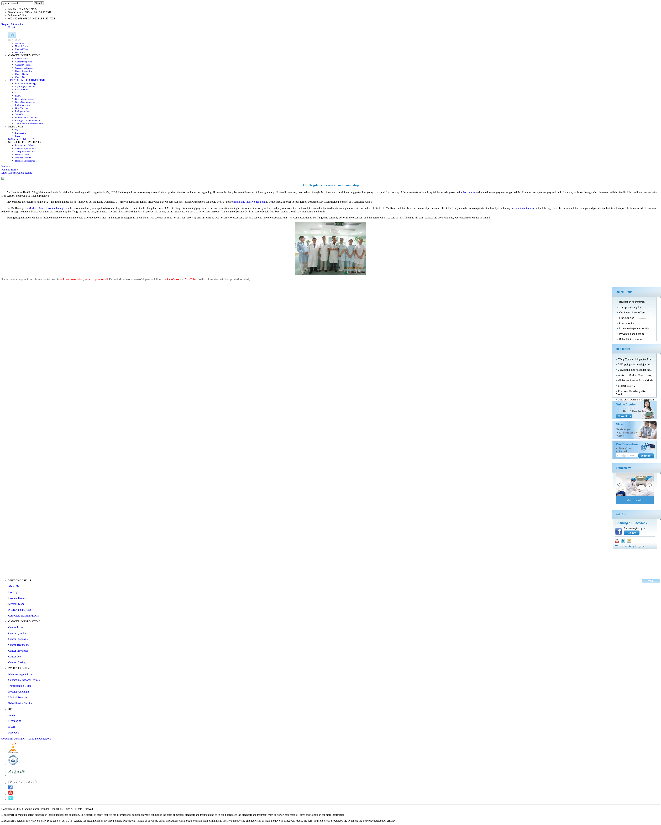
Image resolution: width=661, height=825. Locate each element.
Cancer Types (15, 627)
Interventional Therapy (26, 83)
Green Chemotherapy (25, 102)
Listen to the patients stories (634, 328)
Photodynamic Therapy (26, 117)
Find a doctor (626, 317)
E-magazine (20, 133)
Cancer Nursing (22, 74)
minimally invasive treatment (249, 201)
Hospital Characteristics (26, 160)
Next (650, 484)
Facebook (13, 732)
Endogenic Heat (22, 111)
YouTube (190, 279)
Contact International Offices (24, 679)
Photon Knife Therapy (25, 99)
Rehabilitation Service (20, 703)
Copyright (6, 738)
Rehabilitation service (631, 339)
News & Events (22, 46)
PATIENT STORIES (20, 609)
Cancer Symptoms (23, 61)
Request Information (12, 24)
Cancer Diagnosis (23, 64)
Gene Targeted (22, 108)
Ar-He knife (634, 500)
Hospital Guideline (18, 691)
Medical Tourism (23, 157)
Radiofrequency (22, 105)
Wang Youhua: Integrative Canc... (636, 359)
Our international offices (632, 312)
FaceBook (173, 279)
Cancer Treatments (24, 68)
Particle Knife (21, 89)
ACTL (18, 92)
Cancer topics (626, 323)
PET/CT (19, 95)
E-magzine (625, 448)
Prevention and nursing (631, 333)
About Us (13, 586)
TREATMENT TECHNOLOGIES (27, 80)
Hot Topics (14, 592)
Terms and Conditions (39, 738)
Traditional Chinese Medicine (29, 123)
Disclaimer (19, 738)
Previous (620, 484)
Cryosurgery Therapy (25, 86)
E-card (18, 136)
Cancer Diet (20, 77)
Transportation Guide (25, 151)
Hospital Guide (22, 154)
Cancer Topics (21, 58)
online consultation (71, 279)
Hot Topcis (20, 52)
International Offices (24, 145)
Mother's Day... (626, 385)
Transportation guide (630, 307)
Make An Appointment (25, 148)
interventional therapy (522, 208)
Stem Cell (19, 114)
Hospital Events (16, 598)
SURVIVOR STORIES (21, 138)
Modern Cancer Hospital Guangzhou (49, 208)
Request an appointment (632, 301)
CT (130, 208)
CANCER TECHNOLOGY (24, 615)
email (88, 279)
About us (19, 43)
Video (18, 129)
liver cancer (469, 192)
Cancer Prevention (23, 71)
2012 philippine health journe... (635, 364)
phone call (101, 279)
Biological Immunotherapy (27, 120)
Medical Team (21, 49)
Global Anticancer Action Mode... (636, 380)
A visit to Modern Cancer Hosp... (636, 375)
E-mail (11, 27)
